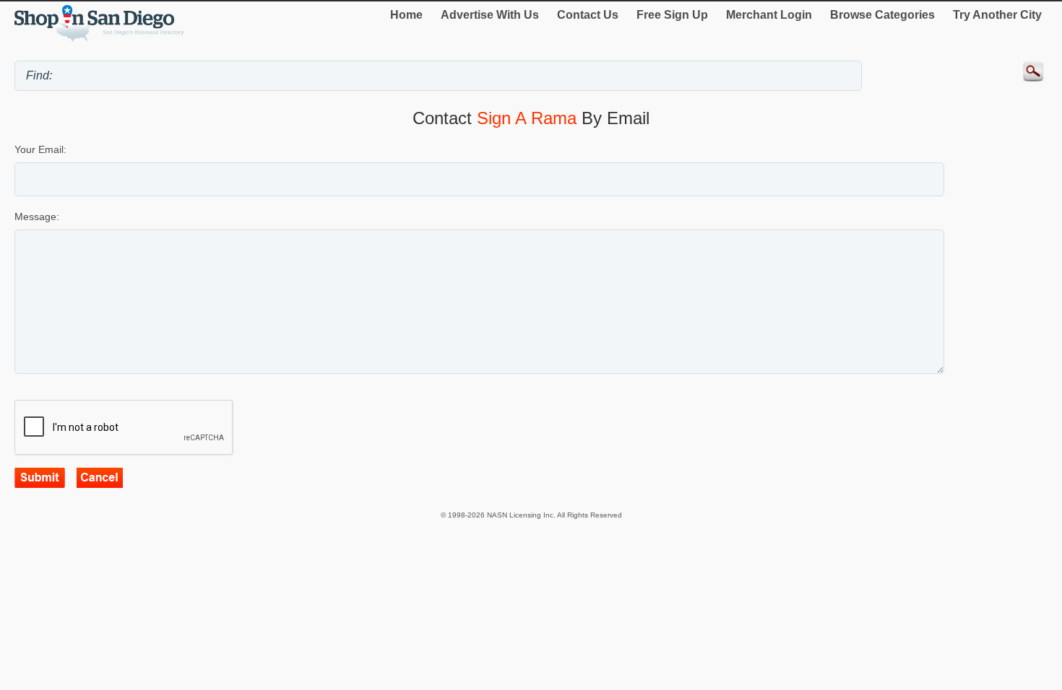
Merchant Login (769, 15)
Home (406, 15)
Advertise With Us (490, 15)
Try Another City (997, 15)
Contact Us (587, 15)
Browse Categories (882, 15)
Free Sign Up (672, 15)
